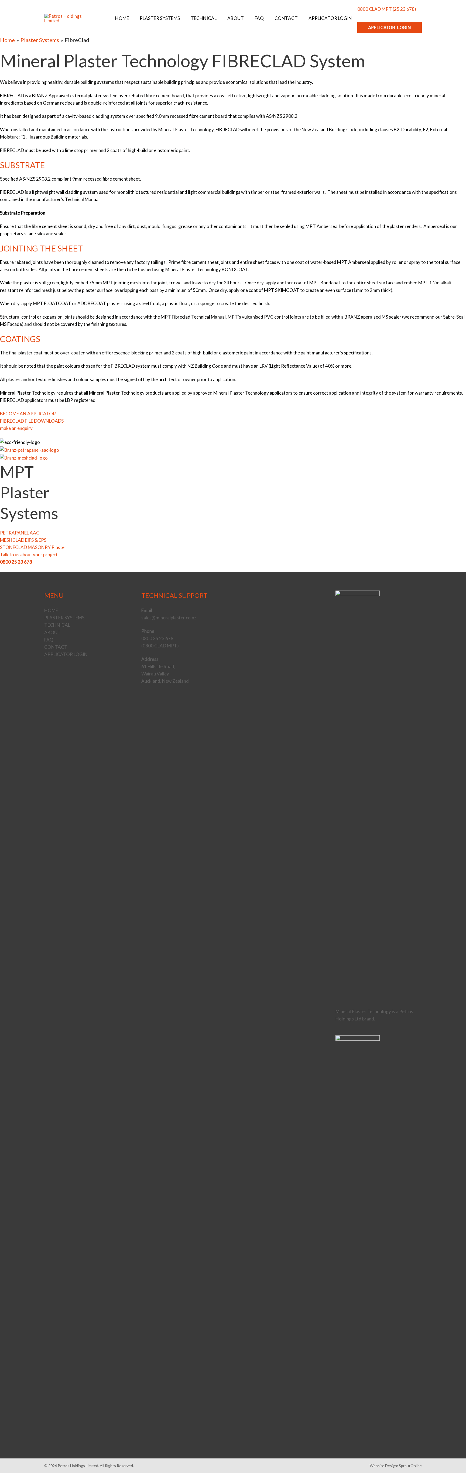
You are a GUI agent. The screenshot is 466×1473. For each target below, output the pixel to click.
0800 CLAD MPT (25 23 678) (386, 9)
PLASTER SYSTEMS (64, 617)
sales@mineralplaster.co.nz (168, 617)
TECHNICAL (57, 625)
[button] (389, 27)
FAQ (48, 640)
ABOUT (52, 632)
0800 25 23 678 (16, 562)
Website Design (383, 1465)
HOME (51, 610)
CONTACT (55, 647)
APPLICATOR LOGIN (66, 654)
